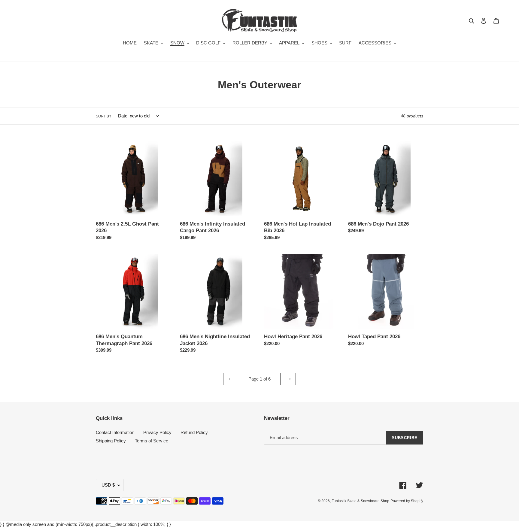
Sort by (103, 116)
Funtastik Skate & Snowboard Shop (360, 501)
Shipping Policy (111, 440)
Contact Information (115, 432)
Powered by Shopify (406, 501)
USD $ (108, 484)
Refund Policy (194, 432)
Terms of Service (151, 440)
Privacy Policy (157, 432)
